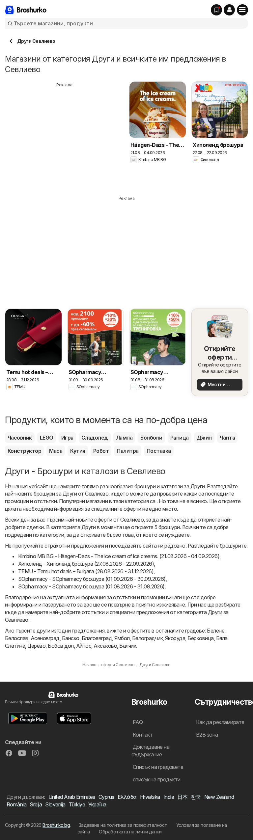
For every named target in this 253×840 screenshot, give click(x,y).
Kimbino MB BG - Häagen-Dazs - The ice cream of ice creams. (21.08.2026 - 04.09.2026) (118, 556)
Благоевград (97, 638)
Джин (204, 437)
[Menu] (242, 9)
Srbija (36, 804)
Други (197, 486)
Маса (55, 450)
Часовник (20, 437)
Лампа (124, 437)
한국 (196, 797)
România (16, 804)
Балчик (127, 645)
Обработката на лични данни (130, 831)
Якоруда (175, 638)
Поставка (159, 450)
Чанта (227, 437)
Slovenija (55, 804)
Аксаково (105, 645)
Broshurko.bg (56, 825)
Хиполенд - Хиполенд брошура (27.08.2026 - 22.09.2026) (86, 563)
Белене (215, 630)
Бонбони (151, 437)
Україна (97, 804)
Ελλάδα (127, 797)
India (168, 797)
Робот (101, 450)
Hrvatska (150, 797)
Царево (36, 645)
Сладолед (94, 437)
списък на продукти (157, 779)
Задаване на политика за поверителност (123, 825)
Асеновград (45, 638)
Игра (67, 437)
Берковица (200, 638)
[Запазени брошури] (216, 9)
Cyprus (106, 797)
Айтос (83, 645)
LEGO (46, 437)
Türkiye (77, 804)
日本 (182, 797)
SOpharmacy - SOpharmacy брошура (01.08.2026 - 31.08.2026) (91, 586)
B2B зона (207, 734)
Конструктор (24, 450)
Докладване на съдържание (150, 751)
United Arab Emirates (71, 797)
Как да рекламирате (220, 722)
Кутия (77, 450)
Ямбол (121, 638)
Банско (70, 638)
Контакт (143, 734)
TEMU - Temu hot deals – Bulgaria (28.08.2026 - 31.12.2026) (86, 571)
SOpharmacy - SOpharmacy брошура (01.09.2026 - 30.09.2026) (92, 579)
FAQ (138, 722)
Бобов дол (60, 645)
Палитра (127, 450)
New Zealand (219, 797)
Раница (179, 437)
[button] (229, 9)
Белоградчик (147, 638)
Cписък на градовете (158, 767)
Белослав (16, 638)
